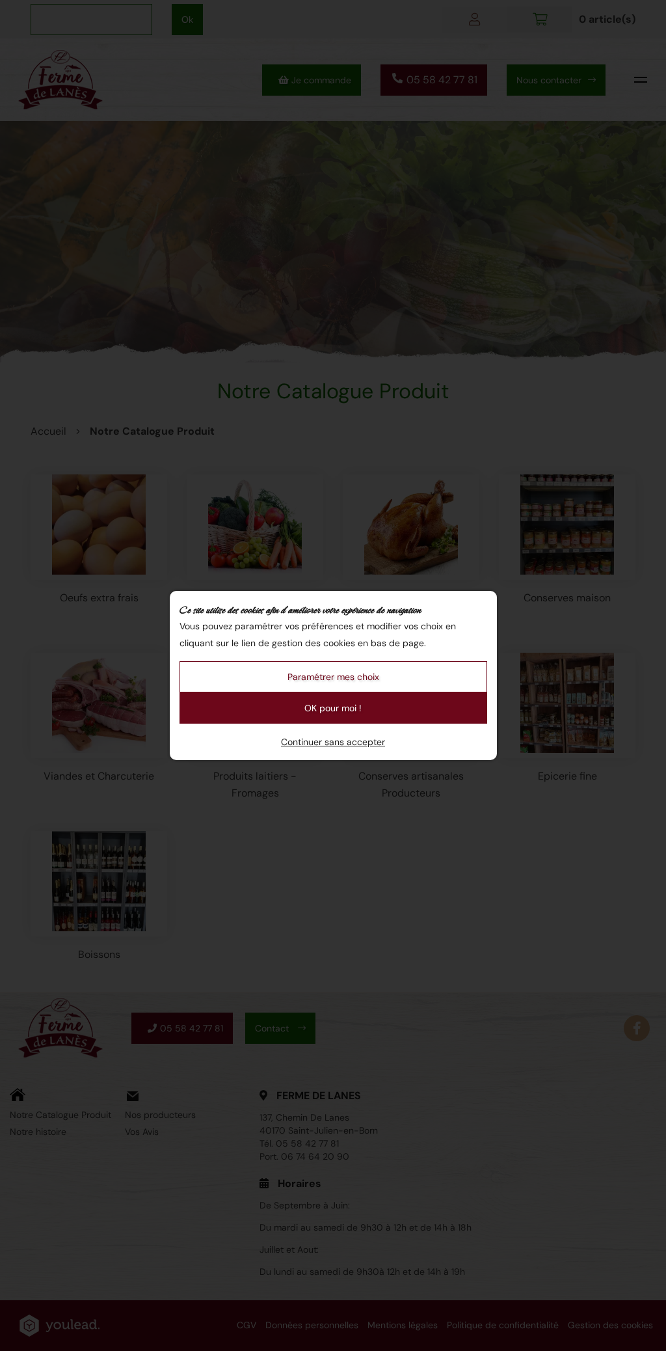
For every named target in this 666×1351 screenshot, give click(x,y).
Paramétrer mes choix (333, 677)
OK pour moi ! (333, 708)
